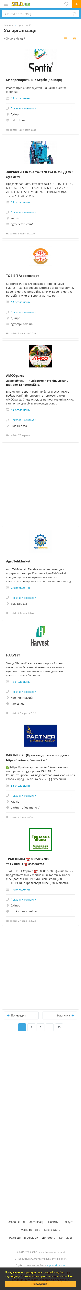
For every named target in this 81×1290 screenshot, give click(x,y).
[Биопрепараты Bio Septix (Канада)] (40, 60)
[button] (74, 1276)
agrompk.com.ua (22, 324)
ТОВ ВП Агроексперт (22, 276)
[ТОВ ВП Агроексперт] (40, 256)
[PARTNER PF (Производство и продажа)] (40, 735)
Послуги (68, 1222)
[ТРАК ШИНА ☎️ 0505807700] (40, 839)
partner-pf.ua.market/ (25, 807)
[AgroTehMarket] (40, 541)
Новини (53, 1222)
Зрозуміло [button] (40, 1284)
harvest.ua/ (18, 703)
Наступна (63, 1015)
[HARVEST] (40, 635)
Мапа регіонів (30, 1230)
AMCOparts (15, 375)
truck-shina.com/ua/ (24, 911)
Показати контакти (23, 108)
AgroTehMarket (18, 561)
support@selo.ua (56, 1265)
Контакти (65, 1237)
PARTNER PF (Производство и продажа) (38, 755)
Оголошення (16, 1222)
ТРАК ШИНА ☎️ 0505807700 (27, 859)
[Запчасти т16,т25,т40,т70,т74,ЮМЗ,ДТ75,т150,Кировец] (40, 152)
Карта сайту (52, 1230)
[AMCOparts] (40, 356)
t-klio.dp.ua (18, 120)
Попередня (18, 1015)
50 (59, 1027)
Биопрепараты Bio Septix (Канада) (34, 80)
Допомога (48, 1237)
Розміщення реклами (23, 1237)
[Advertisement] (40, 483)
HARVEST (13, 655)
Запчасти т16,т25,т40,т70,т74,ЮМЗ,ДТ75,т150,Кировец (40, 172)
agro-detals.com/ (22, 224)
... (50, 1027)
